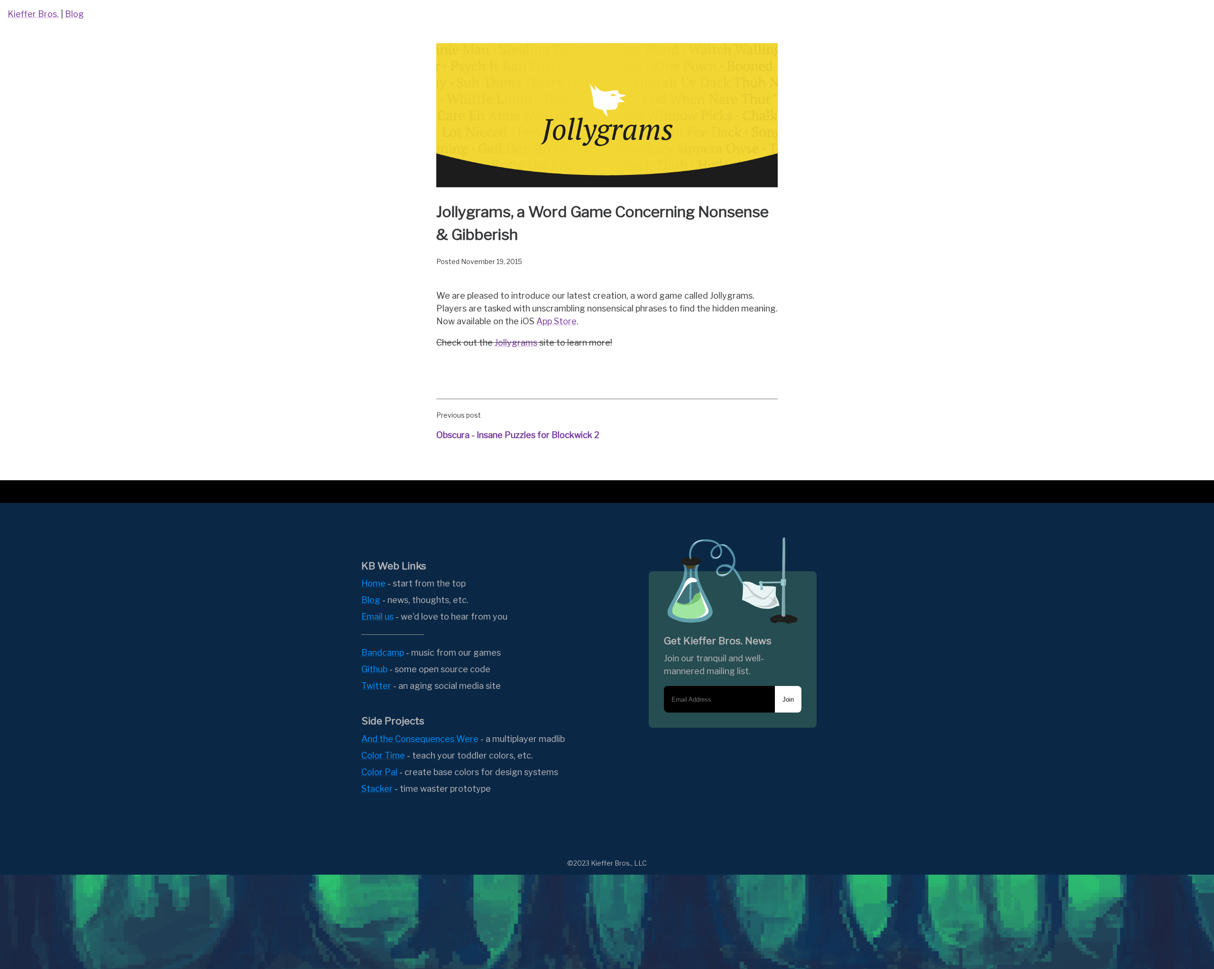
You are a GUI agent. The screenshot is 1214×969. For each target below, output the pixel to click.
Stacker (377, 789)
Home (373, 583)
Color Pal (379, 772)
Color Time (383, 755)
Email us (377, 617)
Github (374, 669)
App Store (556, 321)
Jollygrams (516, 342)
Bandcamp (382, 653)
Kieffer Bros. (33, 14)
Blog (74, 14)
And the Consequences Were (419, 739)
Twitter (376, 686)
